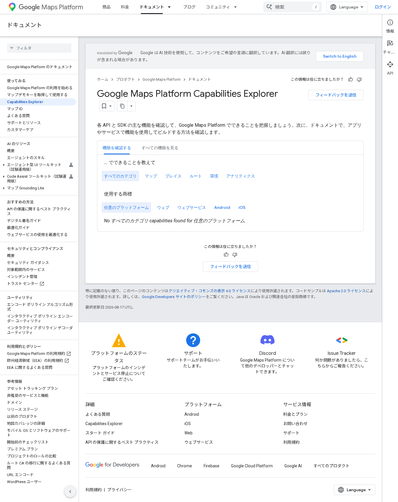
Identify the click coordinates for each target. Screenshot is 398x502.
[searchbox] (39, 48)
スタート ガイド (100, 433)
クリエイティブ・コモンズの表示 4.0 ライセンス (209, 291)
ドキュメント (152, 7)
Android (191, 414)
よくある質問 (97, 414)
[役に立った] (350, 79)
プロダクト (125, 79)
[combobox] (292, 7)
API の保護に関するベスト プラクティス (122, 442)
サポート (291, 433)
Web (188, 433)
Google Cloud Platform (252, 466)
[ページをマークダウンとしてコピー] (122, 106)
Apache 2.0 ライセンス (346, 291)
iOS (187, 423)
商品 (106, 7)
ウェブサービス (198, 442)
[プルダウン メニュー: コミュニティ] (237, 7)
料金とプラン (295, 414)
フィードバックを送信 (336, 95)
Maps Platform (62, 7)
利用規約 (291, 442)
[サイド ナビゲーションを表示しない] (70, 491)
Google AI (293, 466)
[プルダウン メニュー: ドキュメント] (171, 7)
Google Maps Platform (161, 79)
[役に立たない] (359, 79)
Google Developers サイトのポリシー (174, 297)
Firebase (211, 466)
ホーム (102, 79)
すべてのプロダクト (332, 466)
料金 (125, 7)
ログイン (383, 7)
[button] (38, 167)
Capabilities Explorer (104, 423)
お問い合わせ (295, 423)
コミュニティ (218, 7)
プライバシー (119, 489)
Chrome (184, 466)
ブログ (189, 7)
